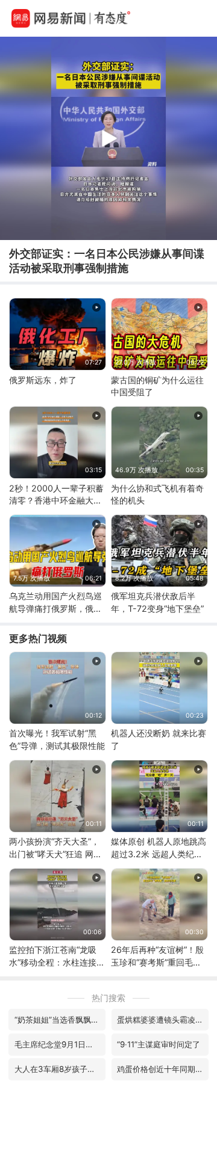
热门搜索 (108, 998)
